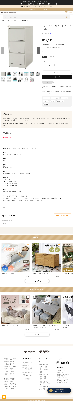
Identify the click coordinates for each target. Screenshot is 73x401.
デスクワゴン (60, 101)
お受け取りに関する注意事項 (45, 375)
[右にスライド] (38, 50)
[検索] (68, 17)
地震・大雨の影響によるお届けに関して (36, 1)
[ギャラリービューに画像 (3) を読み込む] (15, 74)
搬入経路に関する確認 (27, 373)
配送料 (45, 44)
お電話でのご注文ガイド (45, 383)
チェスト (46, 101)
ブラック (52, 57)
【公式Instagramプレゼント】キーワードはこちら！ (36, 6)
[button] (70, 12)
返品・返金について (27, 376)
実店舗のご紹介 (44, 364)
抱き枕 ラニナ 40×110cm (9, 274)
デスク (7, 20)
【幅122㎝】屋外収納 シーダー (40, 274)
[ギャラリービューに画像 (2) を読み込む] (9, 74)
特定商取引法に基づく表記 (45, 387)
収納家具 (46, 104)
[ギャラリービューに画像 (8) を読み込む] (3, 79)
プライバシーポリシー (45, 390)
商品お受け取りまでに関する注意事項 (27, 369)
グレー (45, 57)
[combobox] (36, 17)
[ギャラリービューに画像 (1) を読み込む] (3, 74)
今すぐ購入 (56, 77)
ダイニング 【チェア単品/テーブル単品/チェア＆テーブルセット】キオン (46, 326)
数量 (43, 61)
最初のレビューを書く (63, 215)
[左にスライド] (2, 50)
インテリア (46, 98)
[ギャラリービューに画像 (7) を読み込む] (38, 74)
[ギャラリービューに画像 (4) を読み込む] (20, 74)
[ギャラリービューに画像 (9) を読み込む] (9, 79)
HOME (2, 20)
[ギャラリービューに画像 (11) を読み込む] (20, 79)
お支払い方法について (27, 363)
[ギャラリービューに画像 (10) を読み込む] (15, 79)
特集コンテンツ (44, 366)
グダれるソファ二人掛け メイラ (10, 326)
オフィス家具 (64, 98)
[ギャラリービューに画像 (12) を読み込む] (26, 79)
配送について (26, 365)
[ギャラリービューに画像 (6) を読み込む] (32, 74)
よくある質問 (26, 379)
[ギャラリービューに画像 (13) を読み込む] (32, 79)
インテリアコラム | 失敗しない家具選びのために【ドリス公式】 (36, 4)
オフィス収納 (55, 98)
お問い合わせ (43, 381)
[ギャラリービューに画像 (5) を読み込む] (26, 74)
